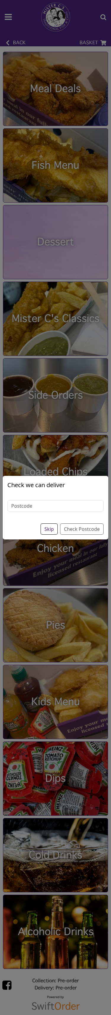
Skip (49, 529)
